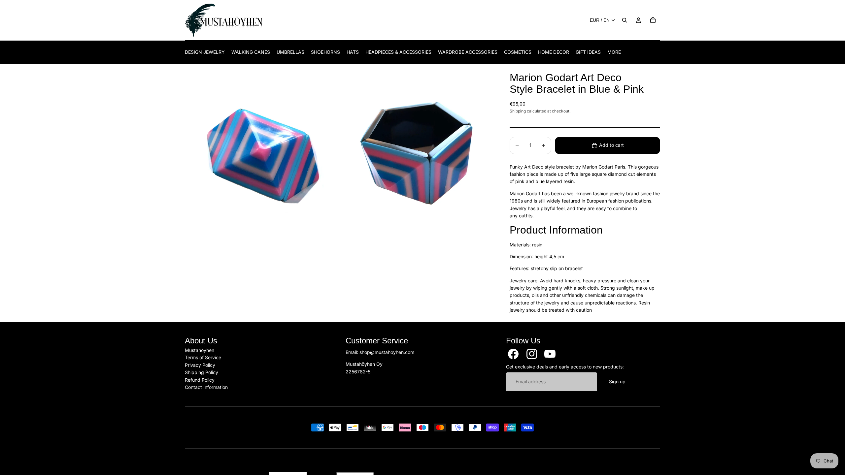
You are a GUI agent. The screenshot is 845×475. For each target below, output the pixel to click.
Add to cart (611, 145)
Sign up (617, 381)
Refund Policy (200, 379)
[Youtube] (550, 354)
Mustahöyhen (199, 350)
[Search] (624, 20)
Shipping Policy (201, 372)
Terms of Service (203, 357)
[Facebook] (513, 354)
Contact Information (206, 387)
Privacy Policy (200, 364)
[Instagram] (531, 354)
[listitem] (614, 52)
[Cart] (653, 20)
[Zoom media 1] (262, 154)
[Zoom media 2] (417, 154)
